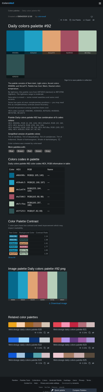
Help (36, 383)
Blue (11, 151)
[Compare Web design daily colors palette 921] (93, 332)
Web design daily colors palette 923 (70, 345)
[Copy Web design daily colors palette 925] (89, 363)
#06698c (11, 173)
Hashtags (67, 380)
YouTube (47, 387)
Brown (20, 151)
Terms (89, 380)
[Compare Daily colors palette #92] (93, 20)
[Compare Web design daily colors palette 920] (48, 332)
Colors (8, 3)
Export (87, 20)
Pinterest (54, 387)
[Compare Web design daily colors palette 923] (93, 348)
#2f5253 (11, 209)
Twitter (41, 387)
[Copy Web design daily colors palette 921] (89, 332)
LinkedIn (61, 387)
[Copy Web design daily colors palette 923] (89, 348)
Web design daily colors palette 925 (70, 360)
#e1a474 (11, 187)
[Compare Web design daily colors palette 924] (48, 363)
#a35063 (11, 195)
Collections (36, 380)
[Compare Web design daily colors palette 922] (48, 348)
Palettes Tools (25, 380)
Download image (59, 303)
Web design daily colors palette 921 (70, 329)
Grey (48, 151)
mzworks (75, 383)
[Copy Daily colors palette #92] (59, 139)
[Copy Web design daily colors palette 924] (44, 363)
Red (29, 151)
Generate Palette (55, 380)
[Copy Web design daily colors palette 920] (44, 332)
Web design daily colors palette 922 (25, 345)
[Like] (91, 17)
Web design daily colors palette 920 (25, 329)
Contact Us (28, 383)
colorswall (42, 16)
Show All (11, 257)
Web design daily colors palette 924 (25, 360)
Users (75, 380)
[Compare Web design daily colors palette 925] (93, 363)
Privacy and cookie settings (50, 383)
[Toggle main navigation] (100, 3)
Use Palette (76, 20)
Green (38, 151)
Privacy (81, 380)
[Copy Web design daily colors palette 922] (44, 348)
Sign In (67, 80)
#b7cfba (11, 202)
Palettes (15, 380)
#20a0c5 (11, 180)
